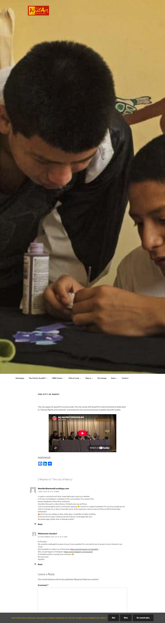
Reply (40, 524)
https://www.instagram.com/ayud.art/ (78, 552)
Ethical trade (74, 378)
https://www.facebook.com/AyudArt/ (84, 549)
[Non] (162, 618)
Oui (113, 618)
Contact (125, 378)
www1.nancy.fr (44, 457)
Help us (88, 378)
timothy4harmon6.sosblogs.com (53, 488)
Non (126, 618)
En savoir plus (143, 618)
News (113, 378)
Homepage (20, 378)
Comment (43, 585)
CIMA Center (57, 378)
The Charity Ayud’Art (37, 378)
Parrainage (102, 378)
